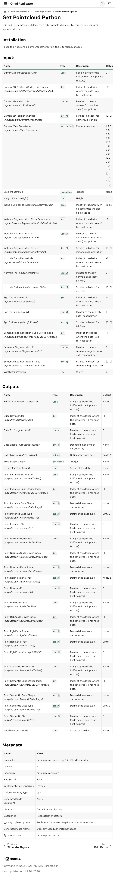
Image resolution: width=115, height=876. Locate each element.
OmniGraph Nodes (42, 11)
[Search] (102, 3)
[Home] (5, 11)
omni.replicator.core (20, 11)
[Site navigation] (5, 3)
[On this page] (110, 3)
